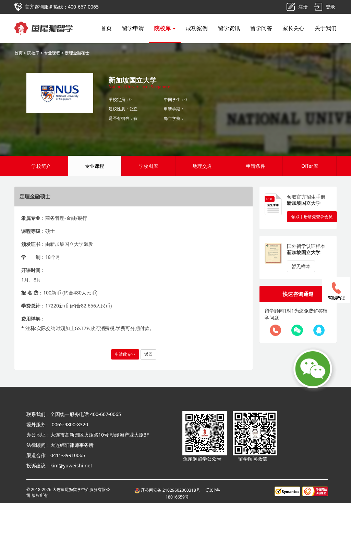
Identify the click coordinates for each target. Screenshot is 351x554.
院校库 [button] (163, 28)
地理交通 (202, 166)
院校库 (33, 53)
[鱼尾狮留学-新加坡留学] (43, 22)
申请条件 (255, 166)
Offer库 (309, 166)
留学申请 (133, 28)
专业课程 (52, 53)
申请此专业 (125, 354)
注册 (303, 6)
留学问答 (261, 28)
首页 (106, 28)
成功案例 (197, 28)
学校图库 (148, 166)
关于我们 (326, 28)
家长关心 (293, 28)
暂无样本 (301, 266)
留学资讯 (229, 28)
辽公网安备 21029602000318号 (171, 490)
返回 (148, 354)
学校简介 (41, 166)
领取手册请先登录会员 (311, 216)
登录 (330, 6)
